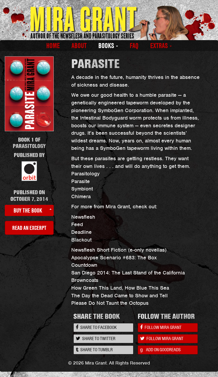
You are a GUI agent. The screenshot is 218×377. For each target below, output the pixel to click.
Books (106, 45)
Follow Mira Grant (163, 327)
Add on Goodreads (160, 350)
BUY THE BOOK (28, 210)
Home (53, 45)
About (79, 45)
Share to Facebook (98, 327)
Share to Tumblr (96, 350)
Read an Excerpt (29, 227)
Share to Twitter (98, 338)
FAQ (134, 45)
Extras (159, 45)
